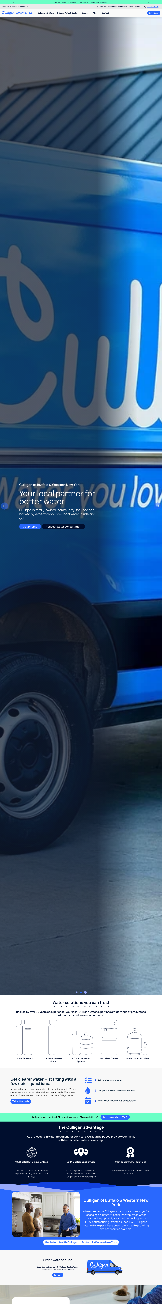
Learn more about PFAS (115, 1117)
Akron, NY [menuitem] (102, 6)
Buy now (57, 1275)
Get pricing (153, 13)
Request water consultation (63, 526)
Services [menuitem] (85, 13)
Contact (105, 13)
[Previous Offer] (14, 2)
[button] (4, 506)
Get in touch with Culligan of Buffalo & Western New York (81, 1242)
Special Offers (135, 6)
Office (14, 6)
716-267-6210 (152, 6)
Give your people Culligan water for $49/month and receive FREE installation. (81, 2)
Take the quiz (20, 1101)
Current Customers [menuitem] (116, 6)
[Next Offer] (148, 2)
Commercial (23, 6)
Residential (6, 6)
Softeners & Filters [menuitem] (46, 13)
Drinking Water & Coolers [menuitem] (67, 13)
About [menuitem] (95, 13)
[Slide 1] (76, 992)
